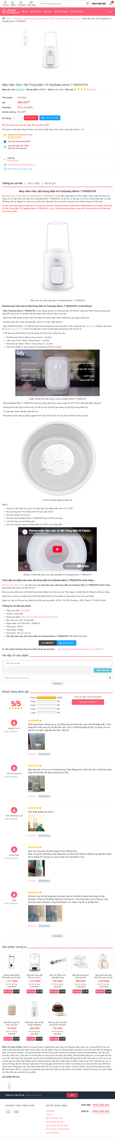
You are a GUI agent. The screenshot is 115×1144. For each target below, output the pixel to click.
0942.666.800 (12, 160)
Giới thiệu (50, 1111)
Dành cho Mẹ (77, 11)
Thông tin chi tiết (12, 183)
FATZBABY (20, 90)
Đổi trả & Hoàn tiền (54, 1118)
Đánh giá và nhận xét (88, 702)
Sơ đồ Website (52, 1132)
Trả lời (33, 754)
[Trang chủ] (3, 18)
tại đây (81, 129)
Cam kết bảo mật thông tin (58, 1129)
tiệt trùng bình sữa (16, 329)
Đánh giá (50, 183)
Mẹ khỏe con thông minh (13, 585)
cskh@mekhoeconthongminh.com (21, 165)
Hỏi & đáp (34, 183)
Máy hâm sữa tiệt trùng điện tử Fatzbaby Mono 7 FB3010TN (80, 649)
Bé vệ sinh (36, 11)
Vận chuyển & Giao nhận (57, 1125)
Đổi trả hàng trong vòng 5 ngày (19, 169)
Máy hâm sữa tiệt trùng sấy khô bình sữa (40, 617)
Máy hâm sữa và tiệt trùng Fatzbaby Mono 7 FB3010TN (28, 196)
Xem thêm (57, 683)
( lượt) (93, 90)
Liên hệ (49, 1114)
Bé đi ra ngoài (61, 11)
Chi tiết (16, 991)
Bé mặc (47, 11)
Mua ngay (67, 643)
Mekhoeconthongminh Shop (20, 135)
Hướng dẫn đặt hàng (55, 1122)
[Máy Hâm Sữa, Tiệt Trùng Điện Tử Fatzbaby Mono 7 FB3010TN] (9, 1085)
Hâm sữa (90, 326)
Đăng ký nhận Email (15, 1095)
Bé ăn (24, 11)
